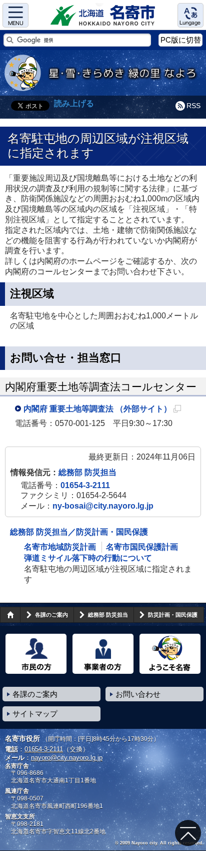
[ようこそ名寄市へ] (170, 654)
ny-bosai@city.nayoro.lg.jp (103, 506)
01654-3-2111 (85, 485)
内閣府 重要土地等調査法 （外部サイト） (102, 410)
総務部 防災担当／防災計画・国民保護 (79, 532)
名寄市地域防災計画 (60, 547)
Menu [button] (15, 15)
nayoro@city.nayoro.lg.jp (66, 757)
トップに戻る (188, 833)
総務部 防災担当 (87, 472)
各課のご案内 (51, 615)
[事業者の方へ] (103, 654)
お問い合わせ (138, 694)
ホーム (10, 615)
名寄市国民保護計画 (142, 547)
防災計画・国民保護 (173, 615)
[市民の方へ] (36, 654)
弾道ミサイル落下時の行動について (88, 558)
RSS (193, 106)
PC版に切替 (180, 40)
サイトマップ (35, 713)
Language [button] (191, 15)
